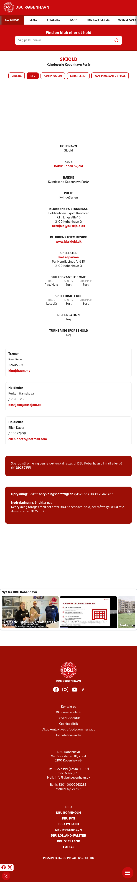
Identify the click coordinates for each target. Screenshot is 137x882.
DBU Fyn (68, 818)
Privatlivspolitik (68, 718)
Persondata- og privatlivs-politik (68, 858)
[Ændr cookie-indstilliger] (6, 876)
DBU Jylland (68, 824)
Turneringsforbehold (68, 330)
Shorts (68, 281)
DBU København (68, 830)
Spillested (68, 253)
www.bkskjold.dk (68, 241)
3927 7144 (23, 467)
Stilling (17, 76)
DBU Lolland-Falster (68, 835)
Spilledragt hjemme (68, 277)
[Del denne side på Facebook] (3, 868)
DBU (68, 807)
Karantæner (78, 76)
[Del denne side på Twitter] (9, 868)
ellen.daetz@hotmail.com (27, 439)
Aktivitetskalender (69, 735)
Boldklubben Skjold (68, 166)
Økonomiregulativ (68, 712)
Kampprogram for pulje (110, 76)
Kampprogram (53, 76)
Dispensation (68, 315)
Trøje (51, 281)
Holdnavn (68, 146)
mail (108, 463)
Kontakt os (68, 706)
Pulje (68, 193)
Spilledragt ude (68, 296)
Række (68, 177)
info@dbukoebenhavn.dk (72, 777)
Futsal (68, 847)
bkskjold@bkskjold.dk (68, 226)
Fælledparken (68, 257)
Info (32, 76)
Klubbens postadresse (68, 209)
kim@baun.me (19, 370)
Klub (69, 162)
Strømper (86, 281)
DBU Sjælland (68, 841)
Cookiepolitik (68, 724)
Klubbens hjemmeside (68, 237)
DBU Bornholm (68, 813)
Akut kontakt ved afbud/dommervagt (68, 729)
